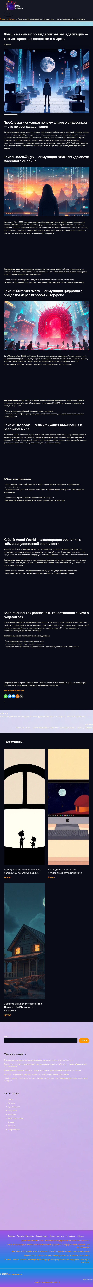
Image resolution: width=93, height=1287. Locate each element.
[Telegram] (10, 696)
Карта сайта (88, 1279)
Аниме (10, 1099)
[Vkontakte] (14, 696)
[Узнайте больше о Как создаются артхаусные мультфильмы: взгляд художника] (68, 864)
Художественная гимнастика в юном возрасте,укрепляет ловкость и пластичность (38, 1060)
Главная (11, 1236)
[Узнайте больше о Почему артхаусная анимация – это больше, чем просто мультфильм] (24, 864)
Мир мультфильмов (14, 1274)
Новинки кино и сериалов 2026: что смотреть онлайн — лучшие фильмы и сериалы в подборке (42, 1070)
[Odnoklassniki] (18, 696)
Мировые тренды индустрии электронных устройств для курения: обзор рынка (36, 1074)
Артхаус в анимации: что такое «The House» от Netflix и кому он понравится (23, 1007)
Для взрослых (14, 1107)
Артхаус (11, 1103)
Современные (14, 1130)
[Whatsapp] (6, 696)
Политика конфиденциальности (46, 1282)
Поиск (6, 1036)
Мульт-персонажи (15, 1118)
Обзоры (11, 1122)
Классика (12, 1114)
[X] (21, 696)
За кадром (12, 1110)
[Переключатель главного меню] (8, 14)
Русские (11, 1126)
